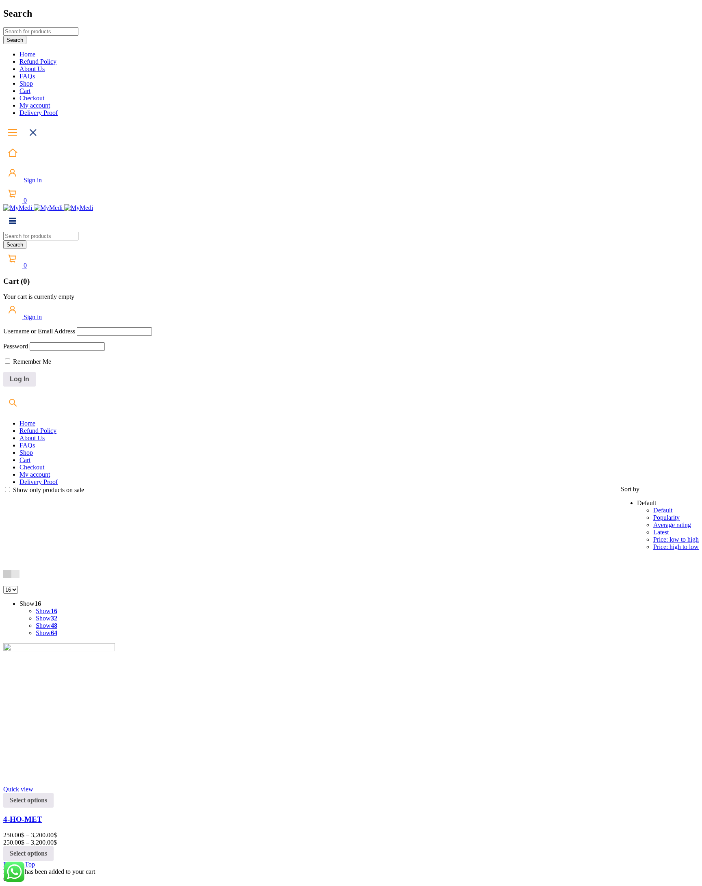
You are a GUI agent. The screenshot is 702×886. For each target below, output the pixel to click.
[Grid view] (7, 574)
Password (15, 346)
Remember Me (31, 361)
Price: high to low (676, 546)
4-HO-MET (22, 819)
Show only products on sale (47, 489)
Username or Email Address (39, 331)
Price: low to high (676, 539)
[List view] (15, 574)
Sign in (32, 180)
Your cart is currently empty (38, 296)
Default (662, 510)
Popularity (666, 517)
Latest (661, 532)
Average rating (672, 524)
